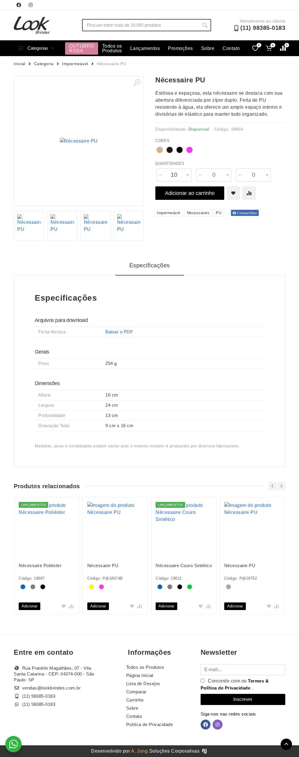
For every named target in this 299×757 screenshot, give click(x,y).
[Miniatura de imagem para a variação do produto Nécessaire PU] (29, 226)
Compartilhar (246, 213)
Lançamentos (145, 48)
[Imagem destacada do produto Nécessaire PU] (78, 141)
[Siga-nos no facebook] (19, 5)
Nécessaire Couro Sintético (184, 565)
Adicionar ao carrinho (190, 193)
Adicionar (29, 606)
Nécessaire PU (103, 565)
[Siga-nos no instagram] (31, 5)
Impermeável (75, 63)
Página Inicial (139, 675)
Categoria (44, 63)
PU (218, 213)
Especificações (149, 265)
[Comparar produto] (249, 193)
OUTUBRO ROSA (81, 48)
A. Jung (139, 751)
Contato (231, 48)
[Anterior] (273, 486)
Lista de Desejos (143, 683)
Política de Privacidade (149, 724)
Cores (162, 140)
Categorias (37, 48)
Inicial (19, 63)
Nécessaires (198, 213)
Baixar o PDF (119, 331)
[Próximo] (281, 486)
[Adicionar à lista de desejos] (233, 193)
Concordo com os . (235, 684)
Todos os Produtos (112, 48)
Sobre (208, 48)
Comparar (136, 691)
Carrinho (135, 699)
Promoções (180, 48)
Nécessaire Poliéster (40, 565)
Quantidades (170, 163)
